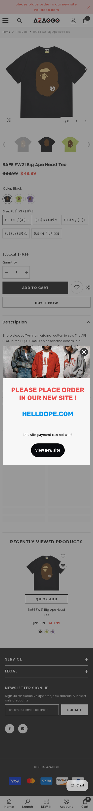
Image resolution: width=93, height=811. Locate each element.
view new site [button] (47, 450)
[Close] (84, 352)
